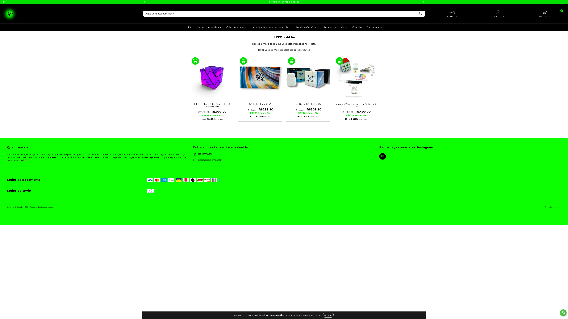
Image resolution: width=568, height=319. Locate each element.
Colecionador (374, 27)
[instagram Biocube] (4, 2)
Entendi (328, 315)
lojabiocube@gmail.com (210, 160)
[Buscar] (421, 13)
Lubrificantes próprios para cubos (271, 27)
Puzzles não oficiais (307, 27)
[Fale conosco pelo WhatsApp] (563, 312)
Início (189, 27)
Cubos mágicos (235, 27)
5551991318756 (205, 154)
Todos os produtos (208, 27)
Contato (357, 27)
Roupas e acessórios (335, 27)
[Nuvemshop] (551, 207)
